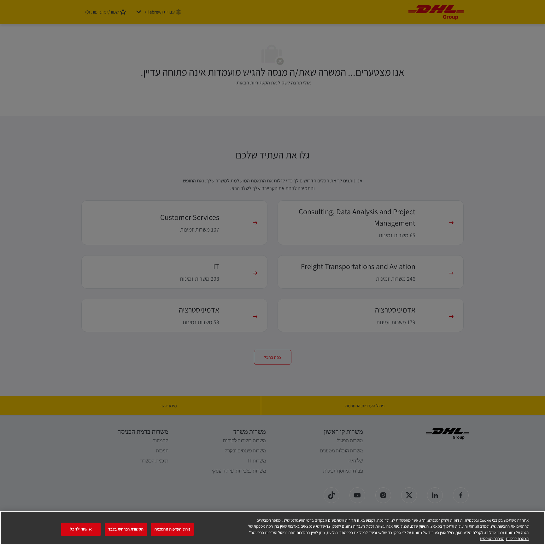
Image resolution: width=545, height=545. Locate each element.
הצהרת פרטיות (517, 538)
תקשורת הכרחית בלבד (126, 529)
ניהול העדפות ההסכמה (172, 529)
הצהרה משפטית (492, 538)
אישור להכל (80, 529)
